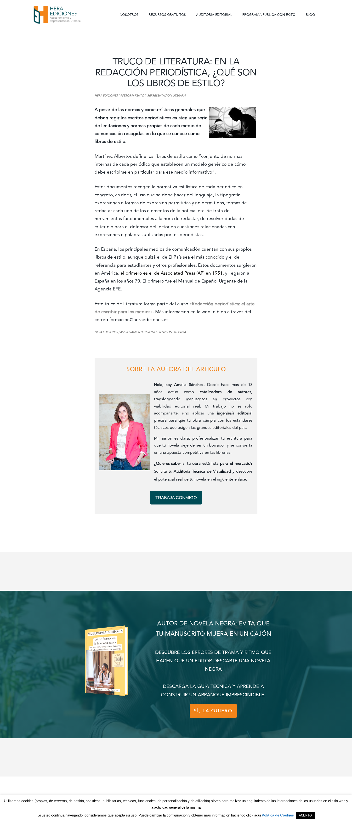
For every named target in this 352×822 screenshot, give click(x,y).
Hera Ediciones (68, 14)
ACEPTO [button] (305, 815)
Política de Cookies (278, 815)
